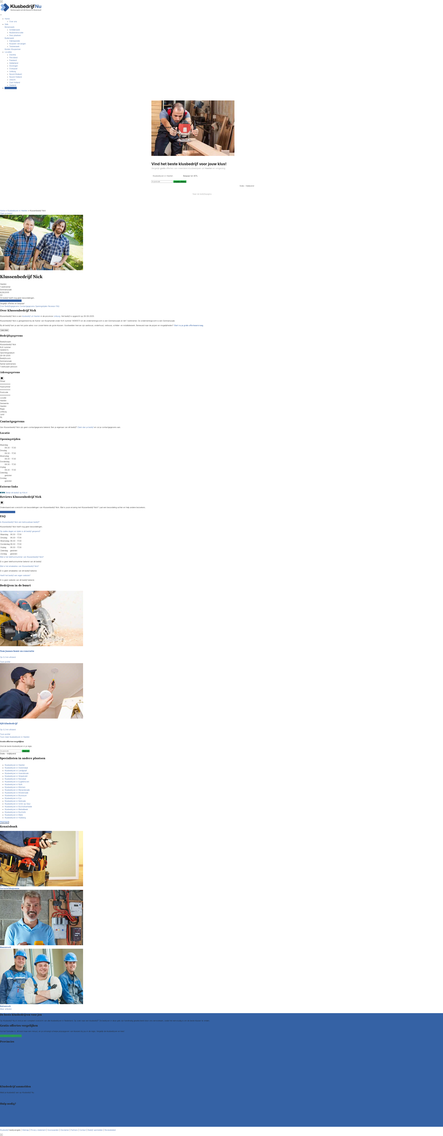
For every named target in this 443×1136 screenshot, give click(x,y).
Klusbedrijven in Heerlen (17, 210)
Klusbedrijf (4, 1130)
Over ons (13, 21)
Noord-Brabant (15, 74)
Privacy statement (38, 1130)
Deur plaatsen (15, 35)
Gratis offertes (11, 88)
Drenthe (12, 55)
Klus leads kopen (7, 1095)
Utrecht (12, 80)
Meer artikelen (6, 1009)
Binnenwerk (9, 27)
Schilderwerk (14, 30)
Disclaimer (64, 1130)
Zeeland (12, 85)
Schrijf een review (7, 512)
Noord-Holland (15, 77)
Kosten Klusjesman (13, 49)
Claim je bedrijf (6, 213)
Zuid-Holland (14, 82)
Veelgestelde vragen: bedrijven (13, 1122)
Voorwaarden (53, 1130)
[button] (20, 522)
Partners (74, 1130)
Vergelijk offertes (179, 181)
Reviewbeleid (110, 1130)
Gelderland (13, 63)
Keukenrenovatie (16, 32)
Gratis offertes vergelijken (11, 301)
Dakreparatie (14, 41)
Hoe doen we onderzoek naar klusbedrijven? (19, 1115)
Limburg (12, 71)
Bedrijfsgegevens (12, 306)
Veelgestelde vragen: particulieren (14, 1120)
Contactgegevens (27, 306)
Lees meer (4, 330)
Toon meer (4, 822)
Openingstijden (41, 306)
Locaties (8, 52)
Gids (6, 24)
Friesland (13, 60)
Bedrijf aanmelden (7, 1098)
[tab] (221, 522)
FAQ (57, 306)
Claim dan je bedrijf (86, 427)
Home (7, 19)
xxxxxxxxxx (5, 384)
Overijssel (13, 68)
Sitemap (25, 1130)
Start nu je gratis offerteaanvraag (188, 325)
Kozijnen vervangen (17, 43)
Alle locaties (5, 1081)
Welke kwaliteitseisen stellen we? (13, 1112)
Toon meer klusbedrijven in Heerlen (15, 737)
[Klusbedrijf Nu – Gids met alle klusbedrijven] (21, 11)
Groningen (13, 66)
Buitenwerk (9, 38)
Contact (3, 1125)
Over (2, 306)
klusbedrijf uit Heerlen (31, 316)
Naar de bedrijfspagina (202, 194)
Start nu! (26, 751)
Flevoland (13, 57)
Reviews (52, 306)
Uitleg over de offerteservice (12, 1110)
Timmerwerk (14, 46)
